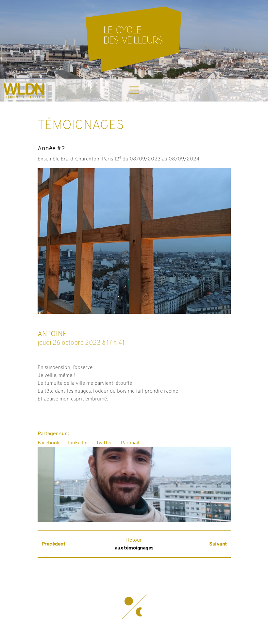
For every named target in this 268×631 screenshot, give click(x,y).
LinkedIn (78, 443)
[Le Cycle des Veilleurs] (134, 39)
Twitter (104, 443)
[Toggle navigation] (134, 90)
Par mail (130, 443)
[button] (134, 606)
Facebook (48, 443)
